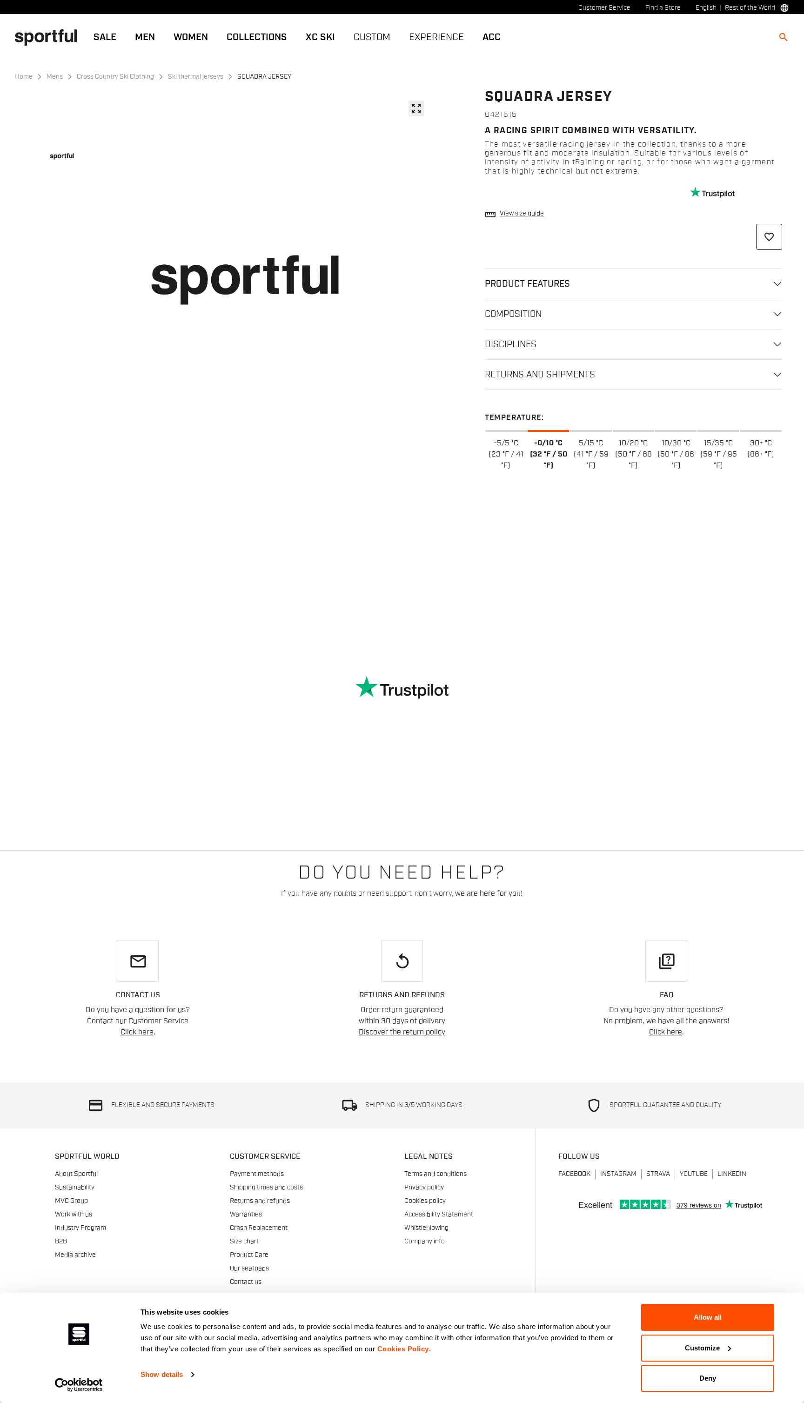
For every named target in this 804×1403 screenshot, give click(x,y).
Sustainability (74, 1187)
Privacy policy (424, 1187)
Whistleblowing (426, 1228)
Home (24, 77)
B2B (61, 1241)
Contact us (245, 1282)
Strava (658, 1174)
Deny (707, 1378)
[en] (49, 36)
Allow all (708, 1317)
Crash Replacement (259, 1228)
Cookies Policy (403, 1349)
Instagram (618, 1174)
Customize (702, 1348)
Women (191, 37)
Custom (372, 37)
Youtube (694, 1174)
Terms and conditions (435, 1174)
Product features (527, 284)
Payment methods (257, 1174)
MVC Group (71, 1201)
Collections (257, 37)
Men (145, 37)
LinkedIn (731, 1174)
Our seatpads (249, 1268)
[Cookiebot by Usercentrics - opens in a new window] (79, 1385)
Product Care (249, 1255)
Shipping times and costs (266, 1187)
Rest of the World (750, 8)
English (706, 8)
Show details (162, 1374)
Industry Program (80, 1228)
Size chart (244, 1241)
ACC (491, 37)
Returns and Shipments (540, 374)
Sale (105, 37)
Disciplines (510, 344)
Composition (513, 314)
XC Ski (320, 37)
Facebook (574, 1174)
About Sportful (76, 1174)
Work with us (73, 1214)
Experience (436, 37)
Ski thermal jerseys (195, 77)
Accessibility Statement (438, 1214)
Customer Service (604, 8)
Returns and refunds (260, 1201)
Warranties (246, 1214)
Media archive (75, 1255)
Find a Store (663, 8)
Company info (424, 1241)
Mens (55, 77)
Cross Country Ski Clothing (115, 77)
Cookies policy (425, 1201)
